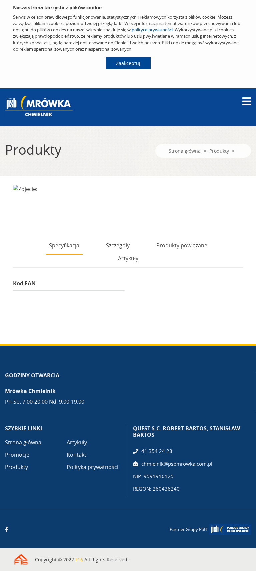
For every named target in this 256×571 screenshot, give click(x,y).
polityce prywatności (152, 30)
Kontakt (76, 454)
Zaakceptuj (128, 63)
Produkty (219, 151)
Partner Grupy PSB (188, 529)
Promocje (17, 454)
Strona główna (185, 151)
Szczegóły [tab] (118, 245)
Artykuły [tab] (128, 258)
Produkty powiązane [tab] (181, 245)
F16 (79, 559)
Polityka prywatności (92, 467)
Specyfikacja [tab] (64, 245)
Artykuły (77, 442)
